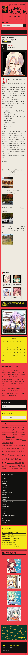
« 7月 (3, 360)
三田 (7, 445)
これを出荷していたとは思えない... (9, 501)
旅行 (12, 45)
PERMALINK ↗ (5, 305)
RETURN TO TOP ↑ (6, 650)
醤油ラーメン (6, 468)
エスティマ (23, 302)
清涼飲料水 (11, 463)
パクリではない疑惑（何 (7, 546)
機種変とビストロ (5, 534)
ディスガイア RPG (16, 439)
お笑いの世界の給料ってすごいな (8, 515)
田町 (18, 463)
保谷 (14, 448)
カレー (10, 437)
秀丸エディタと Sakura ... (7, 492)
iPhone (17, 427)
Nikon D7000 (7, 165)
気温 (10, 459)
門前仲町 (17, 468)
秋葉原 (9, 466)
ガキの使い (4, 303)
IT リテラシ (4, 511)
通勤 (21, 466)
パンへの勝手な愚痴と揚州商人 (8, 532)
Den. (3, 105)
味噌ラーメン (16, 451)
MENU (3, 31)
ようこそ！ (4, 478)
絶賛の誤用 (4, 487)
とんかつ (6, 432)
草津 (3, 304)
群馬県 (23, 303)
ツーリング (8, 303)
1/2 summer (6, 427)
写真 (9, 45)
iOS (12, 427)
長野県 (5, 304)
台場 (19, 448)
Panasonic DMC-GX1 (9, 167)
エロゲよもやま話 (5, 497)
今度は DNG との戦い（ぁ (7, 538)
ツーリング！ (13, 48)
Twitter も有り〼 (12, 395)
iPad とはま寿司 (5, 542)
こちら (17, 393)
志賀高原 (17, 303)
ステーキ (17, 436)
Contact (4, 483)
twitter (11, 430)
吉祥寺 (10, 451)
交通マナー (9, 448)
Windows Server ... (6, 506)
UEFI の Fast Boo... (6, 520)
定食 (11, 455)
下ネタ (15, 445)
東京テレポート (18, 455)
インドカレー (10, 434)
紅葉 (20, 303)
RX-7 (20, 302)
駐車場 (22, 468)
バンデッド (13, 303)
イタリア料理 (14, 432)
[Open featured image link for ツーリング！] (14, 64)
